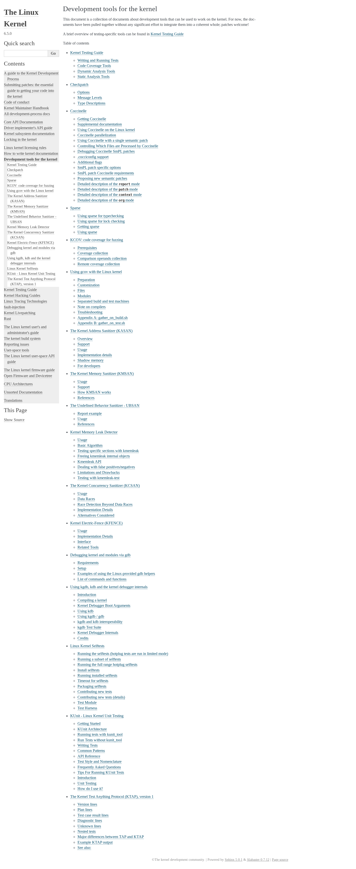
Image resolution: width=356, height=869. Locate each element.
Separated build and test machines (103, 301)
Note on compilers (91, 307)
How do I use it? (90, 789)
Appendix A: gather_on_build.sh (102, 318)
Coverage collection (92, 253)
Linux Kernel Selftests (22, 268)
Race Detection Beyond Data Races (104, 504)
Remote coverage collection (98, 264)
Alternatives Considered (95, 515)
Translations (13, 400)
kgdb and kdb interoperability (100, 622)
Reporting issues (16, 344)
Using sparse (87, 232)
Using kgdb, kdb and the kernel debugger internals (108, 587)
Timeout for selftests (92, 681)
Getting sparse (88, 226)
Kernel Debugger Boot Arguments (103, 605)
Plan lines (84, 810)
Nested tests (86, 831)
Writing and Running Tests (97, 60)
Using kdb (85, 611)
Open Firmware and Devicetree (28, 376)
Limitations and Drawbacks (98, 472)
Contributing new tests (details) (101, 697)
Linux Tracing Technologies (25, 301)
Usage (82, 350)
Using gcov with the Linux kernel (30, 191)
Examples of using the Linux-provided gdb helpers (116, 574)
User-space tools (16, 350)
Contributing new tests (94, 692)
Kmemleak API (89, 462)
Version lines (87, 804)
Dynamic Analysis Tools (96, 71)
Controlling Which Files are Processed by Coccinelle (117, 146)
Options (83, 92)
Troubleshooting (89, 312)
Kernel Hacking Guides (22, 295)
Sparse (11, 180)
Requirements (88, 563)
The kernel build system (22, 338)
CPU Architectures (18, 384)
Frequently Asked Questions (99, 767)
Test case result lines (92, 815)
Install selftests (88, 670)
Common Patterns (91, 751)
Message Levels (89, 98)
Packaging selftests (91, 686)
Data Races (86, 499)
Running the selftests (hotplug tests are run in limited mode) (122, 654)
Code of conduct (16, 102)
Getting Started (89, 723)
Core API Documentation (23, 122)
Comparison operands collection (102, 258)
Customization (88, 285)
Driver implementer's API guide (28, 128)
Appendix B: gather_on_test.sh (101, 323)
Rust (7, 319)
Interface (84, 542)
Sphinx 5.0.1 (233, 860)
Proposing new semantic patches (102, 178)
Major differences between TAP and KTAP (110, 837)
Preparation (86, 280)
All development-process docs (27, 114)
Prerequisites (87, 248)
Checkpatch (15, 170)
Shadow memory (90, 360)
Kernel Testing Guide (22, 165)
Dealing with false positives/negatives (106, 467)
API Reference (88, 756)
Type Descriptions (91, 103)
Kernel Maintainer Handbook (26, 108)
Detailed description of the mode (108, 184)
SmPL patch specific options (99, 167)
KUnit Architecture (92, 729)
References (85, 398)
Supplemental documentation (99, 124)
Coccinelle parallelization (96, 135)
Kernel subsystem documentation (29, 134)
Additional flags (89, 162)
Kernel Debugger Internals (97, 633)
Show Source (14, 420)
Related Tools (88, 547)
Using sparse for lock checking (101, 221)
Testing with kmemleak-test (98, 478)
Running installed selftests (97, 675)
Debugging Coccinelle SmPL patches (106, 151)
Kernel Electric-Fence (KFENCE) (30, 243)
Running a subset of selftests (99, 659)
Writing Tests (87, 745)
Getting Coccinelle (91, 119)
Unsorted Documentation (23, 392)
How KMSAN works (94, 392)
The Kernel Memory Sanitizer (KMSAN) (102, 373)
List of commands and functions (101, 579)
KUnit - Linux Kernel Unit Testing (31, 273)
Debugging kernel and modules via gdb (100, 555)
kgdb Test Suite (89, 627)
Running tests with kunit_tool (100, 734)
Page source (280, 860)
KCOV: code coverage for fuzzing (30, 185)
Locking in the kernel (20, 139)
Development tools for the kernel (30, 159)
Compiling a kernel (92, 600)
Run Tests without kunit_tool (99, 740)
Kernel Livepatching (19, 313)
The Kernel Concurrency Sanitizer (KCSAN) (105, 485)
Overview (85, 339)
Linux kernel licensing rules (25, 148)
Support (83, 344)
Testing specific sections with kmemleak (108, 451)
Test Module (87, 702)
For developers (88, 366)
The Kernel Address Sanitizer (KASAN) (101, 331)
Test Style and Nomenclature (99, 761)
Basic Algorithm (89, 445)
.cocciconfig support (92, 157)
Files (81, 290)
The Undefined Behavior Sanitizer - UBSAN (104, 405)
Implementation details (94, 355)
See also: (84, 848)
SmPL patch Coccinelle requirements (105, 173)
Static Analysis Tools (93, 76)
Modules (84, 296)
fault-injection (14, 307)
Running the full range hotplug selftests (107, 664)
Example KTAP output (95, 842)
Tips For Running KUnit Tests (100, 772)
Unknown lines (89, 826)
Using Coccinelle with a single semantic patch (112, 140)
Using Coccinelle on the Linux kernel (106, 130)
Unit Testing (86, 783)
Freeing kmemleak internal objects (103, 456)
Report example (89, 413)
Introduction (86, 595)
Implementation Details (95, 510)
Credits (82, 638)
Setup (81, 568)
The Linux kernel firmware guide (29, 370)
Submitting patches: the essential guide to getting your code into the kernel (29, 90)
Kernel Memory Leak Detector (28, 227)
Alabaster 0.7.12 (258, 860)
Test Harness (87, 708)
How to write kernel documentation (31, 153)
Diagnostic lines (89, 820)
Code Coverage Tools (94, 66)
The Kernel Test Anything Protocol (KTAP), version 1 (112, 797)
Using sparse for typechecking (100, 216)
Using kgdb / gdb (90, 616)
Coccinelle (14, 175)
